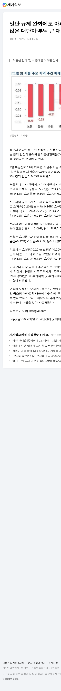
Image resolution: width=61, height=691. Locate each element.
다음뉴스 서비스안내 (14, 662)
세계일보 (14, 4)
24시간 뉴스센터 (36, 662)
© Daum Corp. (11, 678)
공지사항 (53, 662)
